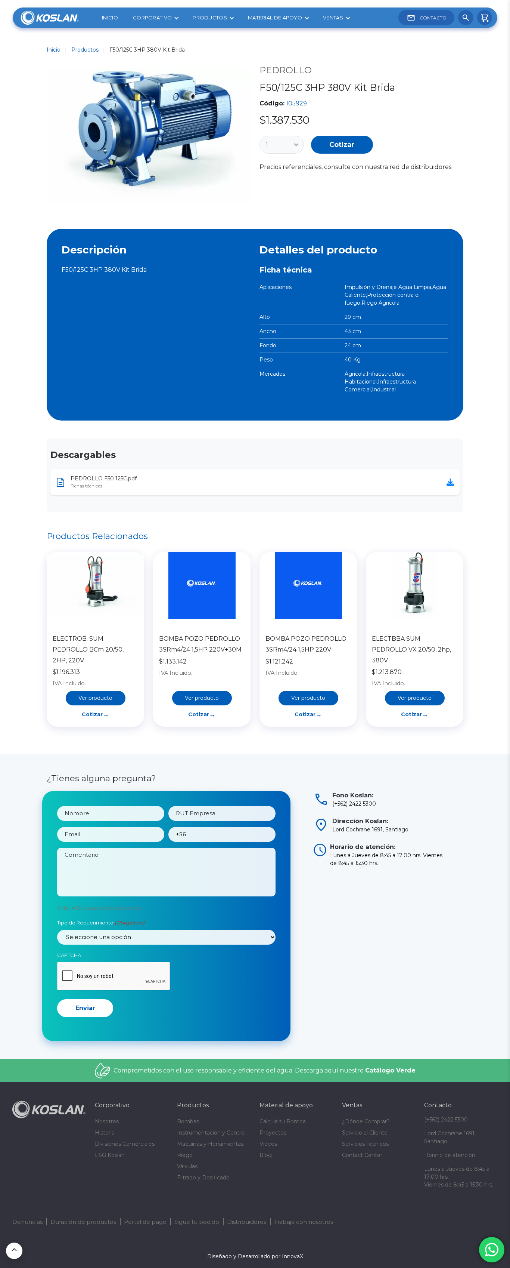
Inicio (110, 18)
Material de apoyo (275, 18)
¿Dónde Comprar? (366, 1121)
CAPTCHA (69, 955)
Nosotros (107, 1121)
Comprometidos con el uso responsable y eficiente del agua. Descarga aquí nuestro (264, 1070)
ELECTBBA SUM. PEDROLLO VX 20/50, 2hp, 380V (411, 649)
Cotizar (341, 144)
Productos (210, 18)
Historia (105, 1132)
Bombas (188, 1121)
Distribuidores (246, 1221)
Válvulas (187, 1166)
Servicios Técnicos (365, 1144)
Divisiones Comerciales (125, 1144)
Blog (265, 1155)
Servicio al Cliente (365, 1132)
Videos (268, 1144)
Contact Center (362, 1155)
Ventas (333, 18)
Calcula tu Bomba (282, 1121)
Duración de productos (83, 1221)
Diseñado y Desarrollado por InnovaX (255, 1256)
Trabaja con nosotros (303, 1221)
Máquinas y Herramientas (210, 1144)
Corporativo (152, 18)
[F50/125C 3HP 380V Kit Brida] (149, 137)
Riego (185, 1155)
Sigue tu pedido (196, 1221)
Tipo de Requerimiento (100, 923)
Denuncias (27, 1221)
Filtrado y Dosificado (203, 1177)
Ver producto (95, 698)
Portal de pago (145, 1221)
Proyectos (272, 1132)
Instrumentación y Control (211, 1132)
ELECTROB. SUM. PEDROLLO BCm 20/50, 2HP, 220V (88, 649)
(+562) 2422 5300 (446, 1119)
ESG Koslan (110, 1155)
